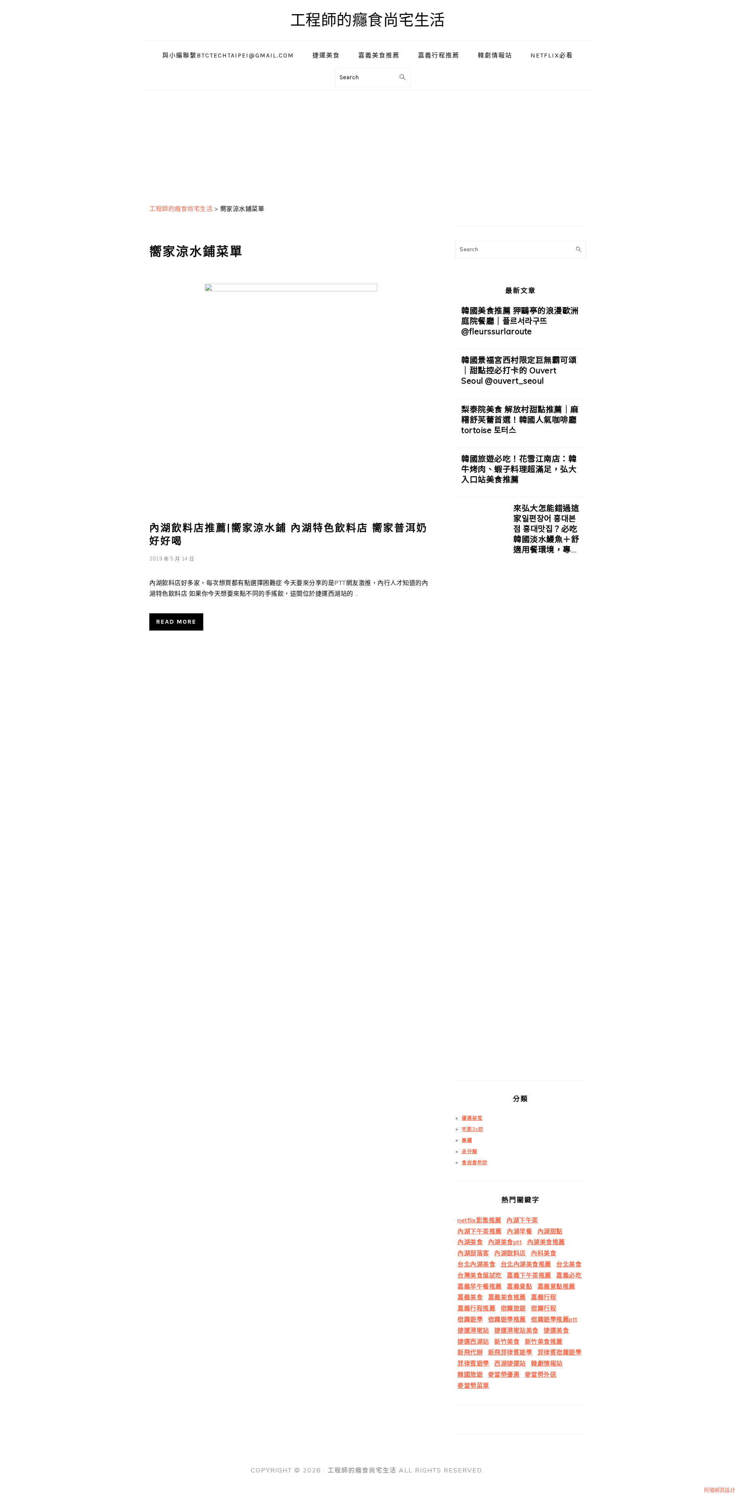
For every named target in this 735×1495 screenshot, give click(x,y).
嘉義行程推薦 (476, 1308)
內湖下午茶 (522, 1220)
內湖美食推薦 (546, 1242)
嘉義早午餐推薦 (479, 1286)
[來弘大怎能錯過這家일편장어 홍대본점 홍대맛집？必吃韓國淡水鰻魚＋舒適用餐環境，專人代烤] (482, 791)
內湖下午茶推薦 (479, 1231)
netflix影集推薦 (479, 1220)
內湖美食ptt (505, 1242)
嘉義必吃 (568, 1275)
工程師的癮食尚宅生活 (367, 20)
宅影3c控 (472, 1129)
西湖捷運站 (510, 1363)
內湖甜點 (550, 1231)
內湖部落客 (473, 1253)
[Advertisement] (367, 144)
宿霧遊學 (470, 1319)
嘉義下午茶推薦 (529, 1275)
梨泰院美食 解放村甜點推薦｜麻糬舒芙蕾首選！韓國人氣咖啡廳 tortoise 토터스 (520, 419)
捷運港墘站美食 (516, 1330)
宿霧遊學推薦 (507, 1319)
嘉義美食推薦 (507, 1297)
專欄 (467, 1140)
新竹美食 (506, 1341)
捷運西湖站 (473, 1341)
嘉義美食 (470, 1297)
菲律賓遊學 (473, 1363)
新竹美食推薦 (544, 1341)
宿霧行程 (543, 1308)
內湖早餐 (519, 1231)
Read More (176, 621)
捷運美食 (556, 1330)
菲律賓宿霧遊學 (559, 1352)
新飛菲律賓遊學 (510, 1352)
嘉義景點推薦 (556, 1286)
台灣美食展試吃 (479, 1275)
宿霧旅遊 (513, 1308)
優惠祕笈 (472, 1118)
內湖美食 (470, 1242)
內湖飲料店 (510, 1253)
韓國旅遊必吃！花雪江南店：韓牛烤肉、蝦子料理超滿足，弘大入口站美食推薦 (519, 469)
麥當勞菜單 (473, 1385)
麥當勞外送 (541, 1374)
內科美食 (543, 1253)
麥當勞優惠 (504, 1374)
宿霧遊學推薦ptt (554, 1319)
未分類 (469, 1151)
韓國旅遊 (470, 1374)
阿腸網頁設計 (719, 1490)
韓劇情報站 (547, 1363)
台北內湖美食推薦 (526, 1264)
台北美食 (568, 1264)
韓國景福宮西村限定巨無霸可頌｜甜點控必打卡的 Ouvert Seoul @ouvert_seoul (519, 370)
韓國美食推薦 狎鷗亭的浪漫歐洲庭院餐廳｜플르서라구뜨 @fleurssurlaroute (520, 321)
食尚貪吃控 (475, 1162)
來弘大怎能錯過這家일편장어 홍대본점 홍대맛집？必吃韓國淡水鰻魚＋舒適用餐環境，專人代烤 (546, 534)
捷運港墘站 (473, 1330)
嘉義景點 (519, 1286)
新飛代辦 (470, 1352)
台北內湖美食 (476, 1264)
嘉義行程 (543, 1297)
